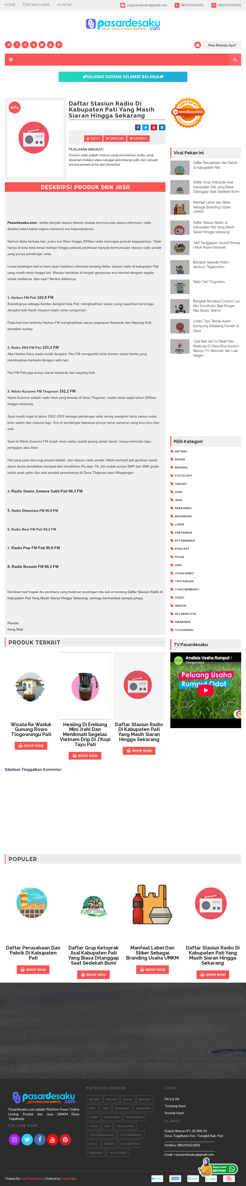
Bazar (180, 459)
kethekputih (185, 614)
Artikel (181, 451)
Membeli (140, 138)
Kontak (64, 5)
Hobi (178, 492)
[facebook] (16, 44)
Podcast (182, 548)
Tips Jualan (184, 581)
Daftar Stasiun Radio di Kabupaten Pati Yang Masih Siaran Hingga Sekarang (139, 732)
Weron (180, 605)
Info (92, 1108)
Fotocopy (183, 475)
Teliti (95, 138)
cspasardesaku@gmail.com (146, 5)
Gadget (181, 484)
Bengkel (181, 467)
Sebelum (116, 138)
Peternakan (185, 540)
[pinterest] (58, 44)
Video (179, 597)
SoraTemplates (32, 1178)
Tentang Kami (36, 5)
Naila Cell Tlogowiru (209, 282)
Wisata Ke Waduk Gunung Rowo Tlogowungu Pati (31, 729)
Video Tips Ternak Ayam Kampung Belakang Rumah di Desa (216, 325)
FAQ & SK (172, 1099)
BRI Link (111, 1099)
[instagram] (25, 44)
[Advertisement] (85, 810)
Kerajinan (183, 508)
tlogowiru (184, 630)
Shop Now (33, 745)
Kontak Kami (174, 1113)
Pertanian (183, 532)
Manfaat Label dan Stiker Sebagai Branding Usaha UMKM (212, 207)
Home (10, 5)
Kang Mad (68, 1178)
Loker (179, 524)
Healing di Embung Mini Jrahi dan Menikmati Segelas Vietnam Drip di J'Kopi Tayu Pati (85, 734)
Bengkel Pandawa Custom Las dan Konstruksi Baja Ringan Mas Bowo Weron (216, 305)
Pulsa (179, 557)
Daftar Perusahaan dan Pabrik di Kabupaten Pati (33, 953)
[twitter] (8, 44)
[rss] (33, 44)
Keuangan (183, 516)
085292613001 (192, 5)
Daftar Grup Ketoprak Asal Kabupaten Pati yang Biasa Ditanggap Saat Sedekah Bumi (216, 187)
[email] (42, 44)
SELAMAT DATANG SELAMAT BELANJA (123, 76)
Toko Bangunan (101, 1134)
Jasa (178, 500)
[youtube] (50, 44)
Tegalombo (184, 573)
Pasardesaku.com (22, 223)
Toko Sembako (187, 589)
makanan (182, 622)
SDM (178, 565)
